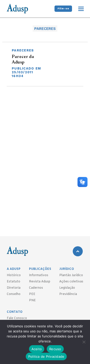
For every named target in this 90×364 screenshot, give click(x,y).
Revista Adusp (39, 282)
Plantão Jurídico (71, 275)
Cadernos (36, 288)
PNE (32, 300)
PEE (32, 294)
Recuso (55, 349)
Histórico (14, 275)
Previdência (68, 294)
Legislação (67, 288)
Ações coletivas (71, 282)
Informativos (38, 275)
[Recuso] (83, 341)
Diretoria (13, 288)
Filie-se (63, 8)
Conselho (13, 294)
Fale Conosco (17, 318)
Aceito (37, 349)
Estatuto (13, 282)
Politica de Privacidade (46, 356)
